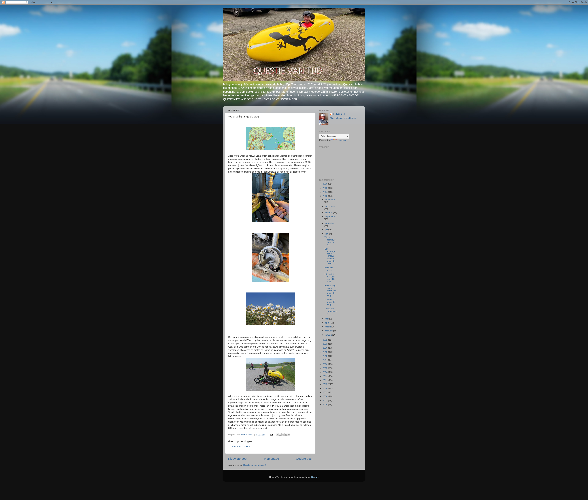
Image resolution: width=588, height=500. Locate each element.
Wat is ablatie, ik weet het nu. (330, 241)
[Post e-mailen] (271, 434)
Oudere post (304, 458)
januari (328, 335)
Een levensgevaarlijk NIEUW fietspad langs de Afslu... (330, 256)
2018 (325, 356)
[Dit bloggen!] (280, 434)
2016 (325, 364)
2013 (325, 376)
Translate (342, 140)
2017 (325, 360)
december (330, 199)
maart (328, 327)
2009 (325, 392)
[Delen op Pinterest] (288, 434)
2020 (325, 348)
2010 (325, 388)
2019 (325, 352)
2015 (325, 368)
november (330, 206)
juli (326, 230)
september (330, 216)
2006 (325, 404)
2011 (325, 384)
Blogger (315, 477)
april (327, 323)
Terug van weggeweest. (330, 311)
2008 (325, 396)
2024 (325, 192)
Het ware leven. (328, 269)
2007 (325, 400)
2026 (325, 184)
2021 (325, 344)
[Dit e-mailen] (277, 434)
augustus (329, 223)
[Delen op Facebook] (285, 434)
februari (329, 331)
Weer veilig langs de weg (329, 302)
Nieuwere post (237, 458)
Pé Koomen (339, 114)
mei (327, 319)
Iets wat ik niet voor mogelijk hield (329, 278)
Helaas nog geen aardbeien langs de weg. (330, 291)
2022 (325, 340)
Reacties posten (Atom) (254, 465)
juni (327, 234)
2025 (325, 188)
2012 (325, 380)
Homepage (271, 458)
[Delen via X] (283, 434)
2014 (325, 372)
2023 (325, 196)
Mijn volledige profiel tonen (343, 118)
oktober (329, 213)
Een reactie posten (241, 446)
